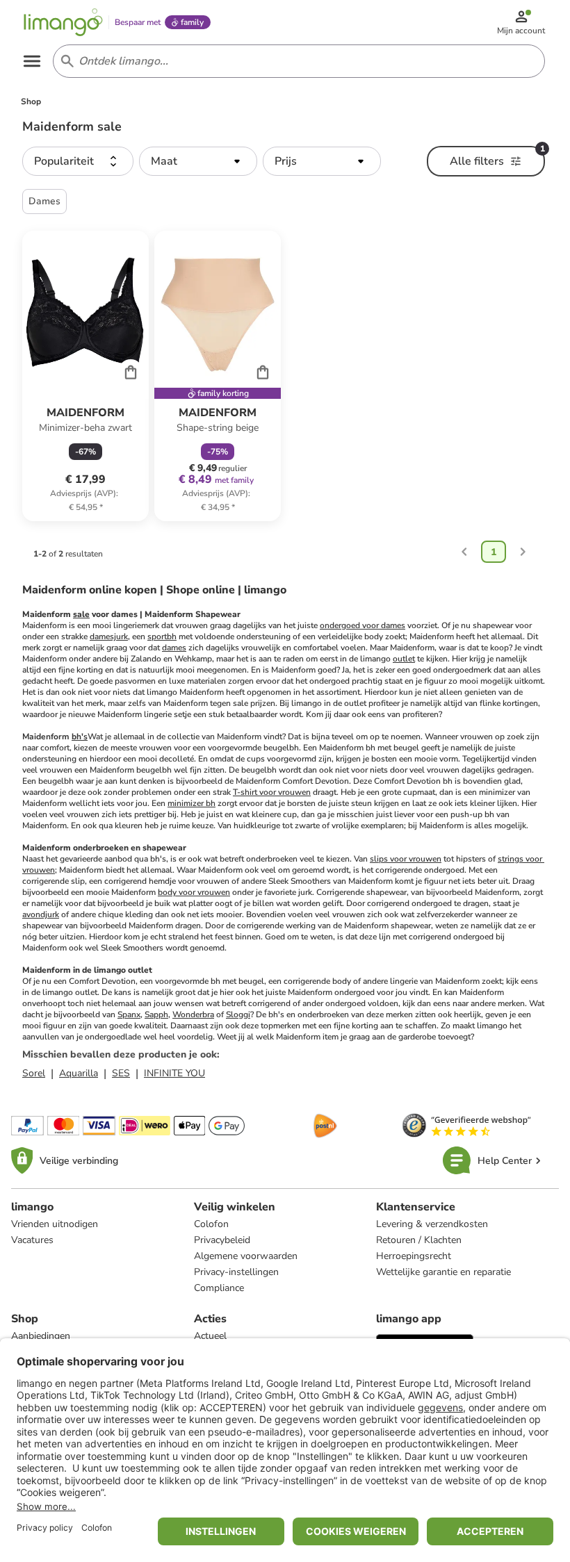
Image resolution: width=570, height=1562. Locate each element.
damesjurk (109, 636)
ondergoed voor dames (362, 625)
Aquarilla (78, 1073)
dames (174, 647)
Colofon (211, 1224)
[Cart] (130, 371)
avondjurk (40, 914)
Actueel (210, 1335)
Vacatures (32, 1240)
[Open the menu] (32, 61)
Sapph (156, 1014)
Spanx (128, 1014)
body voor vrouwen (194, 892)
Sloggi (238, 1014)
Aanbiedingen (40, 1335)
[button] (77, 161)
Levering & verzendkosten (432, 1224)
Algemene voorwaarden (246, 1256)
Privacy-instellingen (236, 1272)
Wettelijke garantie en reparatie (443, 1272)
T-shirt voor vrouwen (272, 792)
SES (121, 1073)
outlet (404, 658)
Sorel (33, 1073)
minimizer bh (191, 803)
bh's (80, 736)
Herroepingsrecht (413, 1256)
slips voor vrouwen (405, 858)
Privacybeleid (222, 1240)
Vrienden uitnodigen (54, 1224)
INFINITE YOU (174, 1073)
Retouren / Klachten (419, 1240)
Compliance (219, 1287)
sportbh (162, 636)
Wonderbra (193, 1014)
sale (81, 614)
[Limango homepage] (63, 22)
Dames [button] (44, 201)
